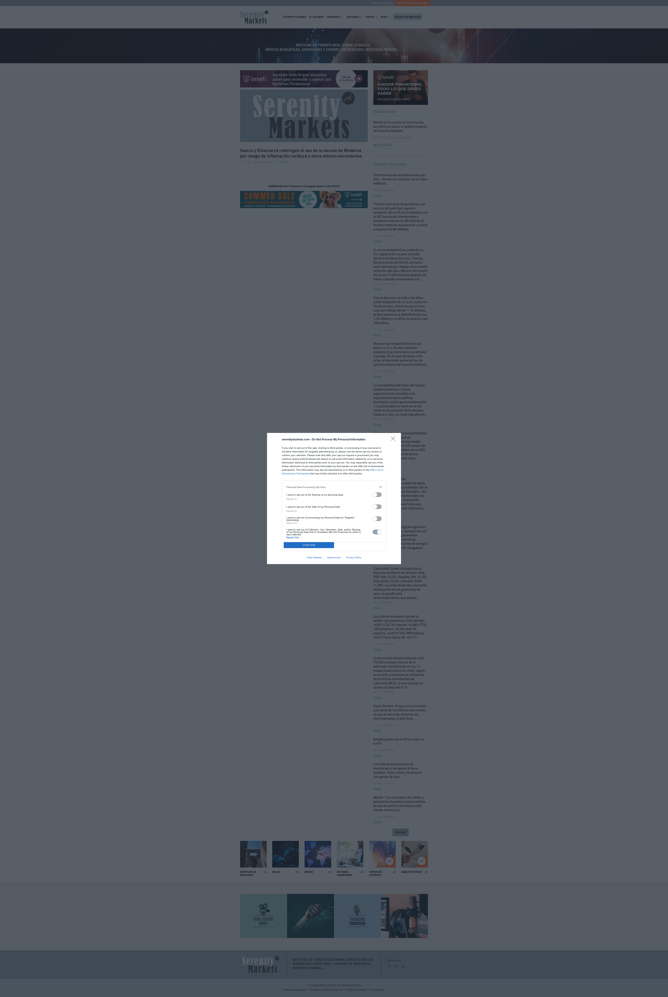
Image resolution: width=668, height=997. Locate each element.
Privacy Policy (353, 557)
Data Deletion (314, 557)
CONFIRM (309, 545)
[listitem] (334, 487)
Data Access (334, 557)
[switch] (377, 494)
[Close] (394, 439)
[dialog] (334, 498)
